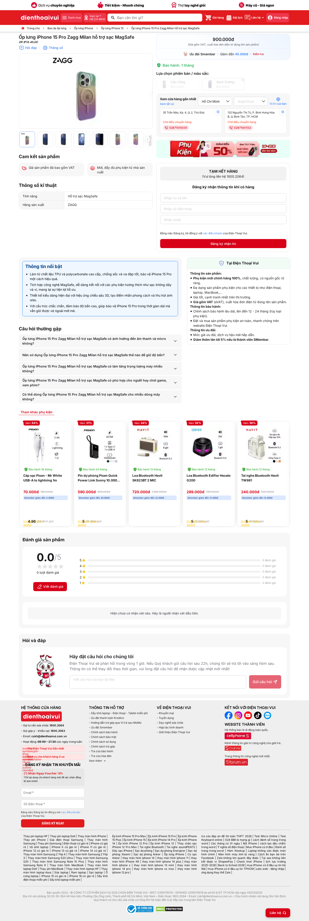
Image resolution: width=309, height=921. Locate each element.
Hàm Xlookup (236, 850)
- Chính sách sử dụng (102, 741)
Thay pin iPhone (34, 839)
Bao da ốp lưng (57, 28)
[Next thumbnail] (147, 139)
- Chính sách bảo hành (103, 732)
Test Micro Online (265, 836)
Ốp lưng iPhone (83, 28)
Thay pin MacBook (51, 868)
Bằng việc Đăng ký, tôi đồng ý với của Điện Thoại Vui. (204, 233)
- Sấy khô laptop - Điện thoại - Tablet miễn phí (118, 713)
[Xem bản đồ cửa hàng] (218, 112)
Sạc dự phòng (143, 850)
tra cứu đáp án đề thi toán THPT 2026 (226, 836)
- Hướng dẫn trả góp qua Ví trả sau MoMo (115, 722)
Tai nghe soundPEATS (180, 847)
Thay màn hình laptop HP (82, 868)
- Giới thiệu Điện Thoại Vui (173, 732)
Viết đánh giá (53, 586)
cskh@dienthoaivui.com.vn (49, 736)
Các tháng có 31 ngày (225, 843)
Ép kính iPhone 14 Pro (162, 839)
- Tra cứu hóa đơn (100, 756)
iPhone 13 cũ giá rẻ (64, 850)
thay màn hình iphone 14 (138, 858)
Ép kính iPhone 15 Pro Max (129, 836)
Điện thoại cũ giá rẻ (76, 843)
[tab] (36, 412)
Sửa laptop (61, 872)
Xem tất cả (167, 104)
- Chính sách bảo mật (102, 737)
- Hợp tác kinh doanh (170, 727)
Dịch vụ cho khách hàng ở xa (45, 756)
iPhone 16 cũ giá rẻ (81, 876)
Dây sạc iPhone (122, 850)
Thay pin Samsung (49, 843)
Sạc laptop (96, 872)
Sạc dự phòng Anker (147, 854)
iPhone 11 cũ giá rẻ (93, 847)
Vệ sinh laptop (38, 847)
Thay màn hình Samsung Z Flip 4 (44, 854)
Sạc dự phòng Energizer (170, 850)
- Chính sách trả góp (102, 746)
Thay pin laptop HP (35, 836)
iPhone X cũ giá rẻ (64, 847)
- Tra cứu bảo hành (101, 751)
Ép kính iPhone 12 (162, 843)
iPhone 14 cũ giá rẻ (93, 850)
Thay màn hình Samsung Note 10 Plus (58, 861)
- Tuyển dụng (165, 718)
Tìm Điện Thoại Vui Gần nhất (45, 748)
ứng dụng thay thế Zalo (216, 872)
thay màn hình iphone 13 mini (154, 865)
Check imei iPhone (249, 861)
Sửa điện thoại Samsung (66, 839)
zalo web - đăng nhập (270, 868)
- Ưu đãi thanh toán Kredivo (106, 718)
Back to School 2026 (231, 865)
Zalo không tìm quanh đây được (238, 858)
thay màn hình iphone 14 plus (161, 861)
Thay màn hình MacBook (67, 865)
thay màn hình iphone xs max (154, 868)
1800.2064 (57, 725)
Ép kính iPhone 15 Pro (162, 836)
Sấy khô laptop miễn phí (65, 879)
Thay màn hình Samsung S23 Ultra (50, 858)
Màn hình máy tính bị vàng (236, 854)
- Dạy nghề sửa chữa (170, 722)
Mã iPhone (250, 843)
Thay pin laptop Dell (62, 836)
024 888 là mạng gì (237, 839)
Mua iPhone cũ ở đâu (259, 847)
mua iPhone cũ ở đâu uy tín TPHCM (231, 868)
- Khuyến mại (165, 713)
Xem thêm (95, 760)
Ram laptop (78, 872)
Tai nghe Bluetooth (152, 847)
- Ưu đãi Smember (100, 727)
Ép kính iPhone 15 (135, 839)
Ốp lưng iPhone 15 (112, 28)
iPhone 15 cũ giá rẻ (54, 876)
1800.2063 (58, 730)
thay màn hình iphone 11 (172, 858)
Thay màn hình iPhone (92, 836)
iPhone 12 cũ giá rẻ (36, 850)
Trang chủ (33, 28)
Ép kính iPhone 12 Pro (132, 843)
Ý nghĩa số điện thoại (231, 847)
